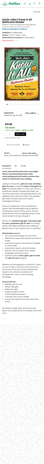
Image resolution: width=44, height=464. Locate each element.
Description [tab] (6, 166)
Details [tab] (23, 166)
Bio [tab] (16, 166)
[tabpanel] (22, 245)
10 (31, 104)
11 (34, 104)
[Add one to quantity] (12, 134)
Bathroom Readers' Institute (14, 29)
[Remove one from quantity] (6, 134)
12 (36, 104)
